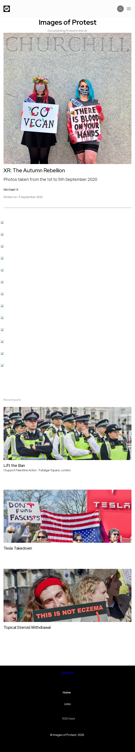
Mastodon (67, 672)
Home (67, 692)
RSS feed (68, 718)
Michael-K (11, 189)
